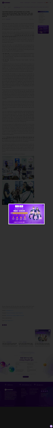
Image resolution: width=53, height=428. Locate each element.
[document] (26, 214)
